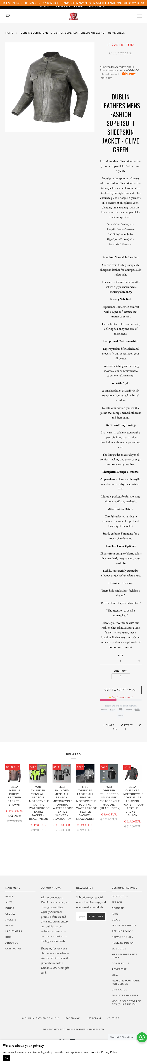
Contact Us (13, 948)
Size (121, 655)
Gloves (10, 913)
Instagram (93, 1018)
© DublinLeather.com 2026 (40, 1018)
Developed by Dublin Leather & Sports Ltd (73, 1029)
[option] (49, 87)
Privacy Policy (109, 1052)
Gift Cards (119, 989)
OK (6, 1058)
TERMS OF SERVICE (124, 925)
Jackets (10, 919)
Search (117, 902)
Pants (9, 925)
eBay (115, 975)
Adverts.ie (119, 969)
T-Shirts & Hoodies (125, 995)
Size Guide (119, 948)
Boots (9, 908)
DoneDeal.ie (120, 963)
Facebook (72, 1018)
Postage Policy (123, 943)
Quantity (120, 671)
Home (9, 32)
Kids (8, 937)
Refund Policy (122, 931)
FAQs (115, 913)
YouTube (113, 1018)
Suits (8, 902)
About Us (11, 943)
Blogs (116, 919)
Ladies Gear (13, 931)
